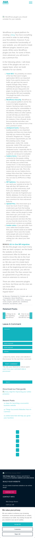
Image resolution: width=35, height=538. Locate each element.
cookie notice (20, 300)
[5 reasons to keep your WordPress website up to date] (10, 316)
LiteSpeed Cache (12, 128)
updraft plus (16, 301)
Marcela (7, 296)
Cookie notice (11, 225)
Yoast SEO (10, 74)
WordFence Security (13, 100)
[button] (4, 316)
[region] (17, 522)
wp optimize (14, 303)
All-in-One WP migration (19, 244)
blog (13, 35)
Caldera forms (11, 156)
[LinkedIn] (17, 447)
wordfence (24, 301)
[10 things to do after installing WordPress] (26, 315)
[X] (17, 438)
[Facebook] (17, 434)
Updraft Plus (10, 204)
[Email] (17, 456)
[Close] (33, 509)
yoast (20, 303)
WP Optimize (11, 182)
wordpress (6, 303)
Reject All (17, 534)
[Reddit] (17, 443)
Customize (17, 529)
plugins (9, 301)
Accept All (17, 524)
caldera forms (10, 300)
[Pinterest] (17, 452)
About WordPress (16, 298)
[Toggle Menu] (30, 3)
